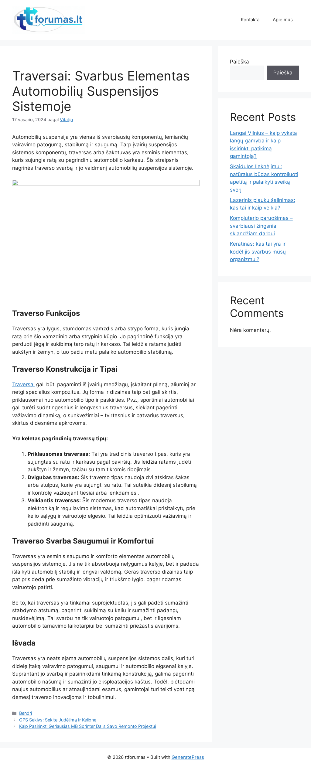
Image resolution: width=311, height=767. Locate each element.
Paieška (239, 62)
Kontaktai (251, 19)
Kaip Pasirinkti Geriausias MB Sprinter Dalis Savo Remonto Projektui (87, 726)
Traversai (23, 384)
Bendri (25, 713)
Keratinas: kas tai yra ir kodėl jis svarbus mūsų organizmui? (258, 251)
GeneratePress (188, 757)
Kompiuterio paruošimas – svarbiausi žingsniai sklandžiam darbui (261, 226)
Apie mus (283, 19)
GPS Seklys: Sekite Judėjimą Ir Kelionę (57, 719)
